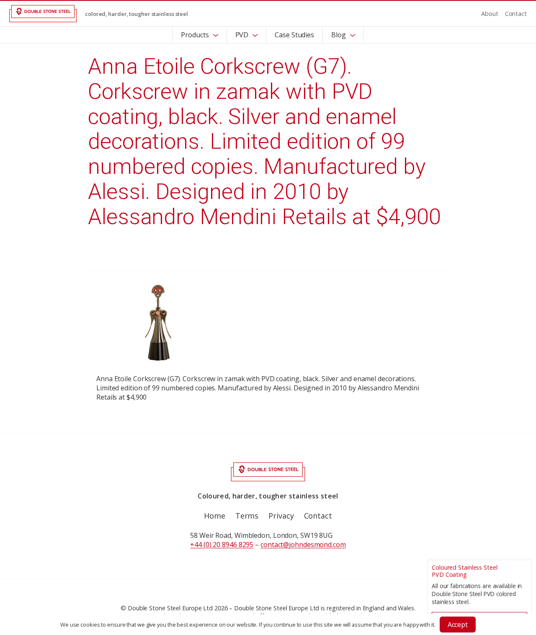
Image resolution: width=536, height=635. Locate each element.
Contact (516, 14)
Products (195, 34)
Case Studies (294, 34)
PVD (242, 34)
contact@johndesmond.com (303, 544)
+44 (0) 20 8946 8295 (221, 544)
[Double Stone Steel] (43, 13)
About (489, 14)
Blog (338, 34)
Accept (458, 624)
